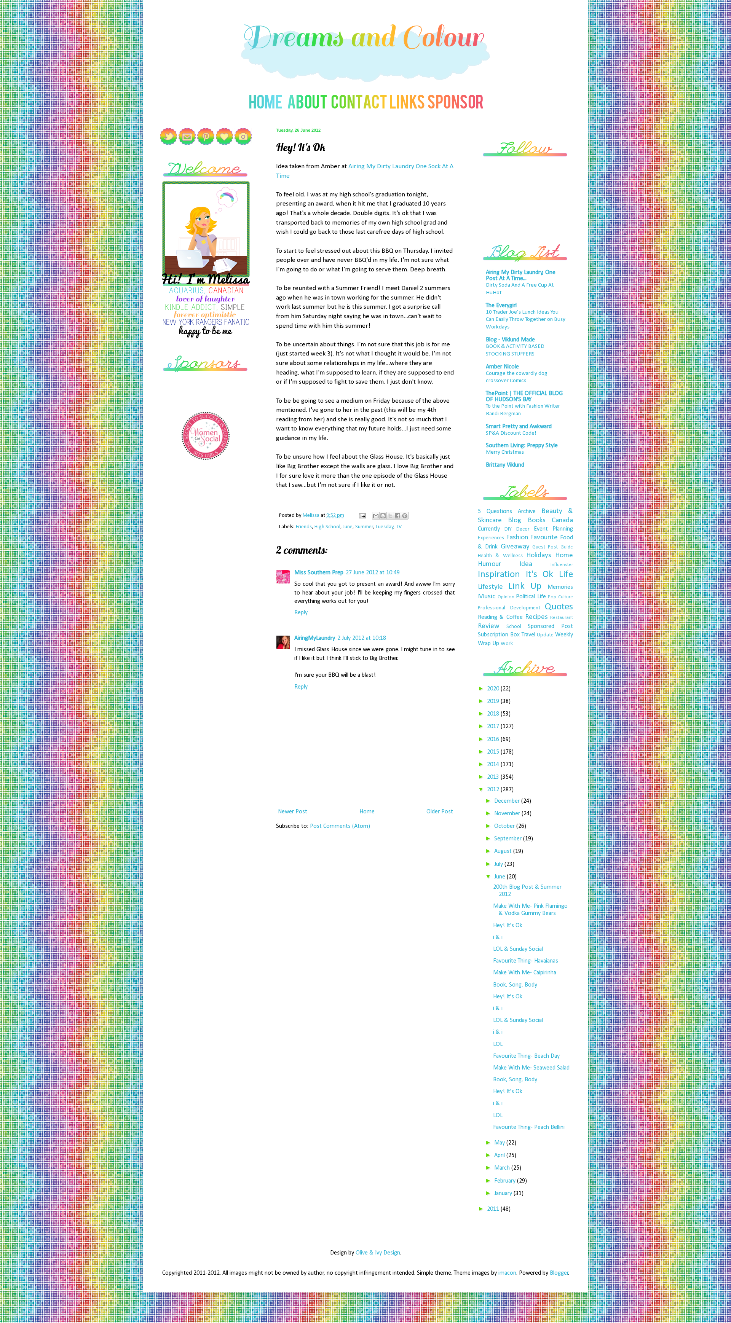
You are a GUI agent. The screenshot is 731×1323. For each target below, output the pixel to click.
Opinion (506, 597)
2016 (494, 739)
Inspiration (499, 574)
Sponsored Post (550, 626)
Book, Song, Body (515, 985)
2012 (494, 790)
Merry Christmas (505, 452)
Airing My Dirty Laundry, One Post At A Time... (520, 275)
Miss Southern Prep (318, 573)
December (507, 801)
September (508, 839)
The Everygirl (501, 306)
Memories (560, 587)
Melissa (312, 515)
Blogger (559, 1273)
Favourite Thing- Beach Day (526, 1056)
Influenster (562, 564)
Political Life (531, 597)
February (505, 1181)
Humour (489, 564)
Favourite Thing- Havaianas (525, 961)
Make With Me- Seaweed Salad (531, 1068)
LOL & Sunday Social (518, 949)
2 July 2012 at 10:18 (361, 638)
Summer (364, 527)
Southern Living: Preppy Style (522, 446)
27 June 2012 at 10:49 (373, 573)
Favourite (544, 537)
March (502, 1168)
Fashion (517, 537)
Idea (525, 564)
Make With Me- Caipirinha (524, 973)
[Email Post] (361, 515)
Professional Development (509, 608)
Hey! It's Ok (507, 926)
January (504, 1194)
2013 (494, 777)
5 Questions (495, 511)
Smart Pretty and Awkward (519, 427)
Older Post (439, 812)
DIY (508, 529)
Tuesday (384, 527)
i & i (498, 937)
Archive (527, 511)
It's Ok (540, 574)
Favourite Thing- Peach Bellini (529, 1127)
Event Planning (553, 529)
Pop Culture (560, 597)
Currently (489, 529)
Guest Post (545, 547)
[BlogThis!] (383, 516)
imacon (507, 1273)
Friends (304, 527)
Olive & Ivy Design (378, 1253)
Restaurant (561, 617)
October (505, 826)
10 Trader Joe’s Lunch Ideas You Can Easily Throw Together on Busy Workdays (525, 319)
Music (486, 596)
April (500, 1155)
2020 (494, 689)
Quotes (559, 607)
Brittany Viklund (505, 465)
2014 (494, 765)
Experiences (491, 538)
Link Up (525, 586)
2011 (494, 1209)
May (500, 1143)
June (348, 527)
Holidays (538, 555)
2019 (494, 701)
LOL (498, 1044)
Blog (514, 520)
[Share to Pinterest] (405, 516)
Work (507, 644)
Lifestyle (490, 587)
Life (566, 574)
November (508, 814)
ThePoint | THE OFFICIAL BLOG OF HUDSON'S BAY (524, 397)
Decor (523, 529)
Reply (301, 613)
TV (399, 527)
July (499, 864)
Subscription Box (499, 635)
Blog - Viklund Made (510, 340)
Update (545, 635)
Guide (566, 547)
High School (327, 527)
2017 (494, 727)
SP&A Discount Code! (511, 433)
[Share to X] (390, 516)
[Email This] (376, 516)
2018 (494, 714)
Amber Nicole (502, 367)
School (513, 627)
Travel (528, 635)
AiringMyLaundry (314, 638)
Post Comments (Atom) (340, 826)
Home (367, 812)
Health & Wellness (500, 556)
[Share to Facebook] (397, 516)
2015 (494, 752)
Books (537, 520)
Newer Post (292, 812)
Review (489, 626)
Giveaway (515, 546)
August (503, 851)
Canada (562, 520)
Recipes (536, 617)
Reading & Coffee (500, 617)
